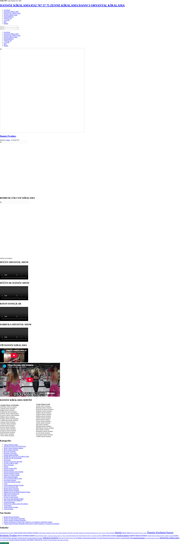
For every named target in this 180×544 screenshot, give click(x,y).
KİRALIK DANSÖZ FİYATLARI (67, 538)
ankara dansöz (18, 533)
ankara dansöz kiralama (31, 533)
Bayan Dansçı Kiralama (61, 533)
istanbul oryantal (169, 535)
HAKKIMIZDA (9, 17)
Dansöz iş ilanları (143, 532)
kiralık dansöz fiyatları (35, 538)
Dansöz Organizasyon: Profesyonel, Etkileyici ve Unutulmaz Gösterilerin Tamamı (28, 522)
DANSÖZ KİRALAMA (11, 11)
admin (8, 140)
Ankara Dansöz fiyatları (11, 444)
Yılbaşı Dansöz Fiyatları (11, 507)
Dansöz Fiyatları (8, 136)
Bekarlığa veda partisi (10, 453)
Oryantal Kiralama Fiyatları (152, 538)
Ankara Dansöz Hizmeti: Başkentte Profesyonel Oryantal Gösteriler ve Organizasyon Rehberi (31, 523)
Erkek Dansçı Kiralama (11, 477)
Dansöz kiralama (156, 532)
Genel (5, 483)
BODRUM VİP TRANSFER (12, 458)
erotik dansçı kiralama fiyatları (53, 535)
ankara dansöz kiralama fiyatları (47, 533)
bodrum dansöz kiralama (11, 455)
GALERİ (6, 20)
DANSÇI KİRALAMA (11, 463)
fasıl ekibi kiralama (71, 535)
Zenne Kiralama (8, 509)
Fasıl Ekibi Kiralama (10, 480)
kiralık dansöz (22, 538)
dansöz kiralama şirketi (41, 535)
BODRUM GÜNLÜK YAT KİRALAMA (16, 456)
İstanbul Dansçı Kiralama (11, 488)
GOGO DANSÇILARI (11, 487)
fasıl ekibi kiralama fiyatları (83, 535)
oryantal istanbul (125, 538)
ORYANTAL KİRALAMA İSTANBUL (16, 504)
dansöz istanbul (135, 533)
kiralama (14, 538)
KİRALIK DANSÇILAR (11, 494)
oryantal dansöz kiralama (89, 538)
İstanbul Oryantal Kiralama (50, 540)
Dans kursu (7, 460)
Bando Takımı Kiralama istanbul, (13, 448)
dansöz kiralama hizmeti (26, 535)
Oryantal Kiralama (9, 502)
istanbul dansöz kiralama (138, 535)
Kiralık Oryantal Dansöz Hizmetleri (14, 518)
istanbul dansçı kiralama (109, 535)
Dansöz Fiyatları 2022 (10, 468)
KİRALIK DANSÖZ (10, 495)
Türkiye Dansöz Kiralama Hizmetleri (15, 520)
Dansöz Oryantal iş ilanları (12, 475)
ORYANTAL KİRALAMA (12, 13)
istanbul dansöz (123, 535)
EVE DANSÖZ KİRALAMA (13, 478)
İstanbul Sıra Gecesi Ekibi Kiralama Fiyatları (17, 492)
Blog (5, 22)
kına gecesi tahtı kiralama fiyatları (14, 499)
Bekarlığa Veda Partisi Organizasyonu (88, 533)
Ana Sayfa (7, 10)
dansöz (118, 532)
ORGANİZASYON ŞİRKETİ (13, 500)
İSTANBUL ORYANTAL (35, 540)
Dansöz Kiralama (9, 470)
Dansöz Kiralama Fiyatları (11, 473)
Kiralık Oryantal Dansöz (11, 497)
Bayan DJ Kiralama (9, 451)
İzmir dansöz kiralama (62, 540)
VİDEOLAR (8, 18)
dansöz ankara (126, 533)
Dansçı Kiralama (9, 465)
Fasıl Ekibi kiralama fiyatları (12, 482)
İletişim (6, 23)
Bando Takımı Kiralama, (11, 450)
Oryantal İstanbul (4, 540)
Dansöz (6, 466)
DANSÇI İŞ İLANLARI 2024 (13, 461)
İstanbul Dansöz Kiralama (11, 490)
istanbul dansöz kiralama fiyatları (155, 535)
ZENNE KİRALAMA (10, 15)
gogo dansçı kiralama (96, 535)
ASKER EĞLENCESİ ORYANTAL (15, 446)
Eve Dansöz (63, 535)
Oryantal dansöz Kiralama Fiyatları (108, 538)
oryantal (78, 538)
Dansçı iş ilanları (102, 532)
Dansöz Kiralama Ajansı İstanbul (13, 472)
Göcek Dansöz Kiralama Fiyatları (14, 485)
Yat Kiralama (8, 505)
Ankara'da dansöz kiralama (7, 533)
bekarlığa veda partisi (73, 533)
